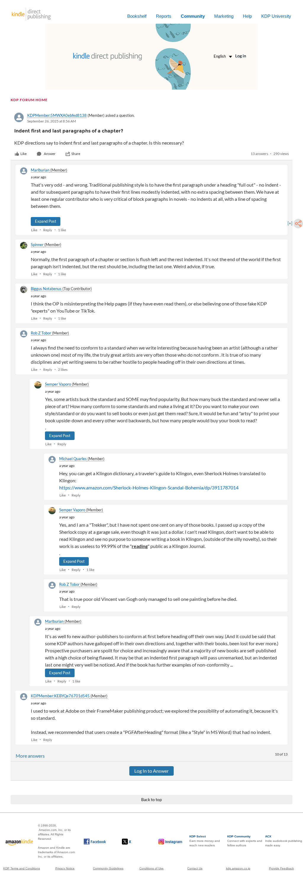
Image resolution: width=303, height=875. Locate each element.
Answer (50, 153)
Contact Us (194, 868)
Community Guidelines (108, 868)
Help (247, 16)
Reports (163, 16)
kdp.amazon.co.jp (238, 868)
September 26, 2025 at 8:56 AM (51, 121)
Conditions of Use (151, 868)
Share (75, 153)
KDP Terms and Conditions (21, 868)
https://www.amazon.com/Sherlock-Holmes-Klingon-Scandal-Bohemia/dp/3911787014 (148, 487)
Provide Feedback (281, 868)
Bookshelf (136, 16)
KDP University (276, 16)
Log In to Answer (151, 771)
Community (193, 16)
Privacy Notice (65, 868)
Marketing (223, 16)
